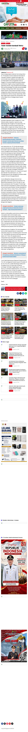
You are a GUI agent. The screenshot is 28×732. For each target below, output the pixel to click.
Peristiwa (17, 332)
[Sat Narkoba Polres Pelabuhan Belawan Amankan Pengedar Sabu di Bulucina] (7, 316)
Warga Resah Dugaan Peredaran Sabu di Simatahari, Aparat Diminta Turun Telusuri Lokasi (20, 323)
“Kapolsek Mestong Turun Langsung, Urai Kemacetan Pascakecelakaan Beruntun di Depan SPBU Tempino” (20, 309)
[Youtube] (10, 724)
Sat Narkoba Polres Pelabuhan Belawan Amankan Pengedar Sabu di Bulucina (6, 323)
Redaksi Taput (7, 48)
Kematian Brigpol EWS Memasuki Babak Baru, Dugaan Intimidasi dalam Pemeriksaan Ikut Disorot (7, 337)
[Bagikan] (26, 49)
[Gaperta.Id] (10, 24)
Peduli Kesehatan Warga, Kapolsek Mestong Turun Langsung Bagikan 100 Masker (6, 309)
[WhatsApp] (26, 293)
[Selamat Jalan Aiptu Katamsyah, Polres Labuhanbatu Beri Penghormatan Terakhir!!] (21, 331)
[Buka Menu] (24, 24)
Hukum (3, 318)
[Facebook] (18, 293)
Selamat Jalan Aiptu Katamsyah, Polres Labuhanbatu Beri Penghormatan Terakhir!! (21, 337)
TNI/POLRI (8, 43)
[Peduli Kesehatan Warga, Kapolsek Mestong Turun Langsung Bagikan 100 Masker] (7, 303)
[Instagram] (7, 724)
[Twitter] (20, 293)
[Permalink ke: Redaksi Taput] (2, 49)
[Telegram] (23, 293)
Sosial (3, 304)
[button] (21, 24)
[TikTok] (12, 724)
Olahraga (3, 43)
